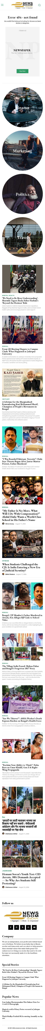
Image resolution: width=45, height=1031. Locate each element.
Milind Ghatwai (10, 574)
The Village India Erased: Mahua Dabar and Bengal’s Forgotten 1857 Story (20, 667)
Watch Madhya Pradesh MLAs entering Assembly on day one (22, 1017)
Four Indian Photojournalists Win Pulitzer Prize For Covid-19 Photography (21, 1003)
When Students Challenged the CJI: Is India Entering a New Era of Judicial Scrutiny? (21, 567)
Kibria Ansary (9, 524)
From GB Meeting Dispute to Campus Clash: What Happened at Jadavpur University (20, 351)
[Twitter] (22, 927)
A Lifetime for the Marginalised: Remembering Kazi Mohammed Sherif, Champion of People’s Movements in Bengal (20, 405)
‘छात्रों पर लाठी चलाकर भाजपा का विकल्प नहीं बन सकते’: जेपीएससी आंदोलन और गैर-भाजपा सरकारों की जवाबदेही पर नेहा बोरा (19, 825)
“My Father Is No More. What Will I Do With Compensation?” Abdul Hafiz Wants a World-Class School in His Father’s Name (21, 515)
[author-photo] (3, 524)
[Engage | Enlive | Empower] (22, 5)
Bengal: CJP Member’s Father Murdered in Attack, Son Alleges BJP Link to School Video (22, 617)
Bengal (5, 346)
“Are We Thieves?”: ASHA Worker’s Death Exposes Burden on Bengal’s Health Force (22, 719)
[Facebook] (10, 927)
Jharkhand (7, 871)
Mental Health (8, 295)
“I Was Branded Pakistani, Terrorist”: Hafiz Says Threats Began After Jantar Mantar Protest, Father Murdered (22, 461)
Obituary (6, 399)
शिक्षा (3, 817)
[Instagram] (16, 927)
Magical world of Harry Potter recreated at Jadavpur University (21, 1010)
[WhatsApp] (28, 927)
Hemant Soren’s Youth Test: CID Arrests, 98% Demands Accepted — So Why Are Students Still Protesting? (21, 878)
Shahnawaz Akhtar (11, 834)
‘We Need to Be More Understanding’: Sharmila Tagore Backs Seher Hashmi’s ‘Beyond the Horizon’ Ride (20, 300)
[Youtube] (34, 927)
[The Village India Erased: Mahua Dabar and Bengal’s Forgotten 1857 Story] (22, 647)
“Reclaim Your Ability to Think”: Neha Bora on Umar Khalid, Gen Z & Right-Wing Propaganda (20, 767)
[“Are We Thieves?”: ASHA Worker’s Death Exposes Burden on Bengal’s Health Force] (22, 699)
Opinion (5, 561)
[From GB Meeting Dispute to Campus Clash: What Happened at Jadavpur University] (22, 330)
